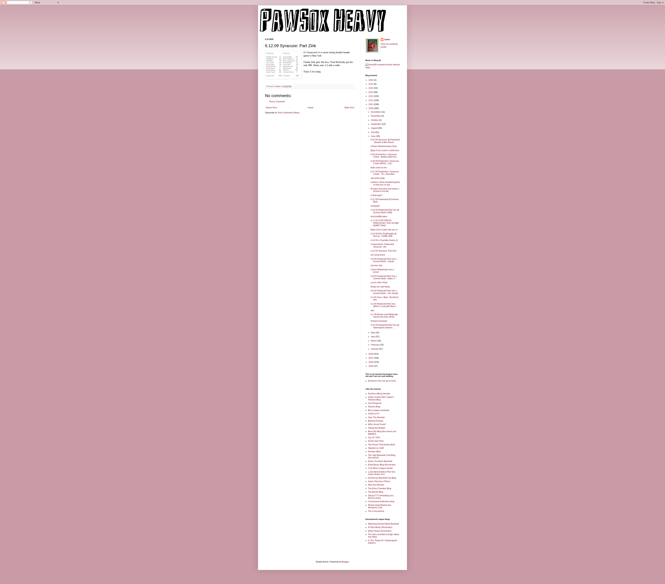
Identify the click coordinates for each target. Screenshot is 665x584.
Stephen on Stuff (376, 448)
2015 (371, 84)
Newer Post (271, 107)
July (373, 132)
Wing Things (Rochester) (379, 531)
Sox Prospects (375, 403)
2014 (371, 88)
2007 (371, 358)
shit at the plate (378, 178)
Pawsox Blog (374, 406)
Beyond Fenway (375, 421)
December (376, 112)
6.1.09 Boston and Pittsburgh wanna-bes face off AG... (384, 315)
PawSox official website (379, 393)
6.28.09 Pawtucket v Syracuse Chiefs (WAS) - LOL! (385, 162)
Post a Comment (277, 101)
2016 (371, 80)
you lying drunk (378, 255)
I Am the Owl (376, 265)
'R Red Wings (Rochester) (380, 527)
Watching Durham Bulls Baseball (383, 524)
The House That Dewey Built (381, 444)
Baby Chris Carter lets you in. (384, 229)
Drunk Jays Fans (376, 441)
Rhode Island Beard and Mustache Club (379, 506)
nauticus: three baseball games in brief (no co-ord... (385, 183)
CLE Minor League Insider (380, 468)
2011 (371, 100)
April (373, 336)
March (374, 341)
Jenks (387, 39)
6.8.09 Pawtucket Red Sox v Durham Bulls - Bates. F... (384, 277)
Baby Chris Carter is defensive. (385, 150)
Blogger (345, 562)
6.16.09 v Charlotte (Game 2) (384, 240)
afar (372, 310)
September (376, 124)
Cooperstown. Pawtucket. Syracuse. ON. (382, 245)
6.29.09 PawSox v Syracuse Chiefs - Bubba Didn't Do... (384, 155)
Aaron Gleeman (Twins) (379, 481)
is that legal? (377, 195)
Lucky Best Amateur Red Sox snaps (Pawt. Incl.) (381, 473)
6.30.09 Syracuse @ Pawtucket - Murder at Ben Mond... (385, 141)
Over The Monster (376, 417)
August (374, 128)
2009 (371, 108)
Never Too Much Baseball (380, 461)
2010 (371, 104)
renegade (375, 206)
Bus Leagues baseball (378, 410)
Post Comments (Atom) (288, 112)
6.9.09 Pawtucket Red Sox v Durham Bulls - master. (384, 260)
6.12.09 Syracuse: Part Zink (383, 251)
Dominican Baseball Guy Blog (382, 478)
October (375, 120)
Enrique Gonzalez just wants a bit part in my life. (385, 190)
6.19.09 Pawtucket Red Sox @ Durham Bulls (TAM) (385, 211)
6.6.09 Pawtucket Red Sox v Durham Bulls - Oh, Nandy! (384, 291)
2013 (371, 92)
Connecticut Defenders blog (381, 501)
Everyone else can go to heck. (382, 381)
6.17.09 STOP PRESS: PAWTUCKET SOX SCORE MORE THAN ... (385, 223)
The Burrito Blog (375, 492)
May (373, 332)
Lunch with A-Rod (379, 282)
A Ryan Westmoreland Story (384, 146)
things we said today (380, 286)
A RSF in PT (373, 414)
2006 (371, 362)
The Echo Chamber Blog (379, 488)
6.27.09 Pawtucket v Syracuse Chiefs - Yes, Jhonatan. (385, 172)
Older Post (349, 107)
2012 (371, 96)
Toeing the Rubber (376, 428)
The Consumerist (376, 511)
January (375, 349)
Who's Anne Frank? (377, 424)
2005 (371, 366)
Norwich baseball (379, 321)
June (373, 136)
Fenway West (374, 451)
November (376, 116)
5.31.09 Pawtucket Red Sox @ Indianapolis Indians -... (385, 326)
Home (310, 107)
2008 (371, 354)
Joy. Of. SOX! (374, 437)
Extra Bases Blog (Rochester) (382, 465)
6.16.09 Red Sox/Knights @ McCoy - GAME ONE (384, 234)
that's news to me (379, 167)
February (375, 345)
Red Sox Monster (376, 485)
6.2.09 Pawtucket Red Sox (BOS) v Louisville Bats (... (384, 305)
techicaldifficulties (379, 216)
